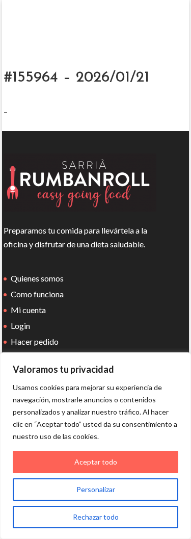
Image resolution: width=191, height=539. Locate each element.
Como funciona (37, 294)
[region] (95, 445)
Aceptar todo (95, 461)
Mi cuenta (28, 310)
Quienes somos (37, 278)
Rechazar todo (96, 516)
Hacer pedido (35, 341)
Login (20, 325)
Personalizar (95, 489)
